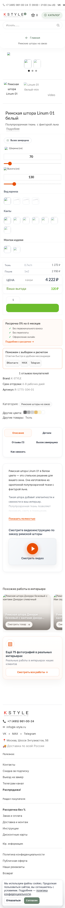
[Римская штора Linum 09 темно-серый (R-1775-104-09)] (25, 412)
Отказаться (13, 900)
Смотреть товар (17, 624)
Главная (35, 37)
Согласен (32, 900)
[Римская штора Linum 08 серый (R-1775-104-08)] (29, 412)
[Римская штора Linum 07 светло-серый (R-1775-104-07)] (32, 412)
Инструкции (11, 828)
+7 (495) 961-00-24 (17, 5)
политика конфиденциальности (26, 892)
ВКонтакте (12, 363)
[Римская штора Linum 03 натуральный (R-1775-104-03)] (43, 412)
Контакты (9, 764)
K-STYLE (16, 378)
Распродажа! (12, 789)
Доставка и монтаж (15, 822)
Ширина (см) (15, 148)
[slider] (10, 163)
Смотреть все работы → (32, 672)
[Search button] (58, 25)
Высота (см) (13, 169)
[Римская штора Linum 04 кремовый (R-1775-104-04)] (39, 412)
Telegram (35, 363)
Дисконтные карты (15, 834)
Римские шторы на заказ (32, 43)
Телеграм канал (13, 783)
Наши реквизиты (14, 867)
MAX (24, 363)
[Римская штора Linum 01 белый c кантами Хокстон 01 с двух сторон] (12, 91)
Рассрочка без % (14, 809)
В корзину (32, 308)
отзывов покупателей (34, 373)
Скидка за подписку (16, 771)
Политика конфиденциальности (24, 854)
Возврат (8, 873)
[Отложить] (22, 129)
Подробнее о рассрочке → (19, 342)
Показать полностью (22, 518)
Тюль (28, 417)
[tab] (18, 433)
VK (59, 5)
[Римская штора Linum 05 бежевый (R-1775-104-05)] (36, 412)
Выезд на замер (13, 777)
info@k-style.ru (16, 727)
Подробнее (13, 129)
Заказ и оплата (12, 815)
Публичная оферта (15, 860)
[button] (29, 71)
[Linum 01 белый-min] (32, 91)
